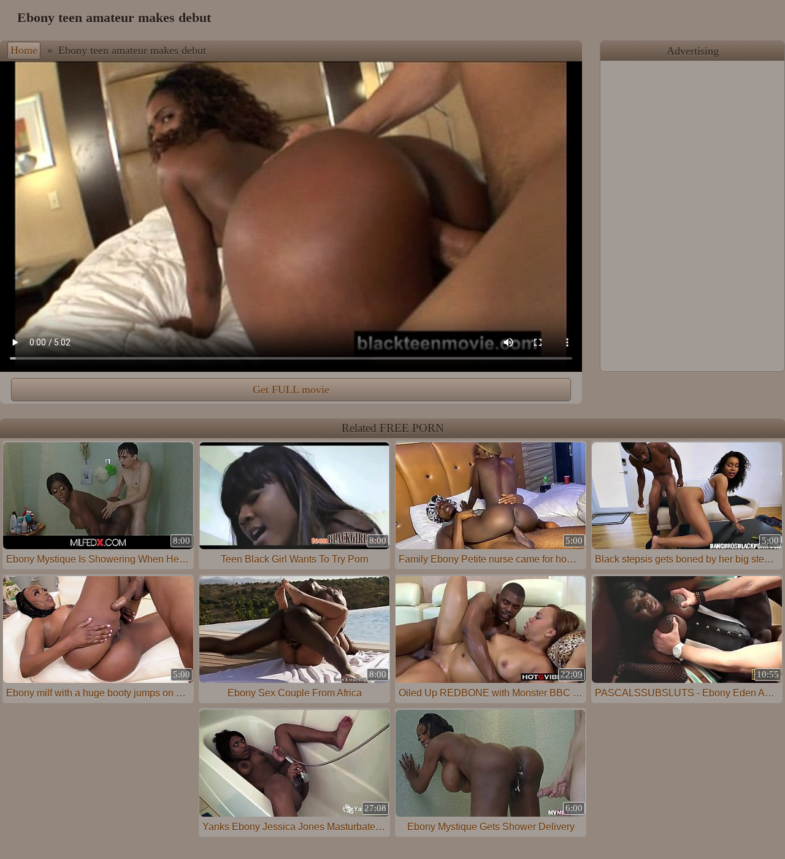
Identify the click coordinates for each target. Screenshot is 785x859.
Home (23, 50)
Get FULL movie (291, 389)
